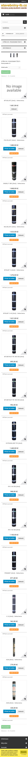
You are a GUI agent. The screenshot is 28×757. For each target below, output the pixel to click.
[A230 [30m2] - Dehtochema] (14, 647)
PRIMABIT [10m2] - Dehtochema (14, 573)
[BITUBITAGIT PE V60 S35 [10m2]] (14, 387)
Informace (7, 48)
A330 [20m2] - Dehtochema (14, 703)
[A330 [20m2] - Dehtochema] (14, 690)
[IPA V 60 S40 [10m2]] (14, 517)
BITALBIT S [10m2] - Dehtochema (14, 270)
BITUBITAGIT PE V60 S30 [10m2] (14, 356)
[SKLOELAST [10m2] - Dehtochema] (14, 214)
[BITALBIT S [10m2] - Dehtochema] (14, 257)
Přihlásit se (24, 1)
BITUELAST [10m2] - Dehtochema (14, 100)
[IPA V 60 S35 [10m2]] (14, 474)
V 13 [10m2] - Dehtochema (14, 616)
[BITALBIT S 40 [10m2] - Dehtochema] (14, 301)
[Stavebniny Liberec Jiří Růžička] (14, 6)
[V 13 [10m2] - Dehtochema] (14, 604)
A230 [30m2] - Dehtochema (14, 659)
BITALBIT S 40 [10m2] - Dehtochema (14, 313)
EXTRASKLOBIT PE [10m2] (14, 443)
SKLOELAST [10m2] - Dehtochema (14, 227)
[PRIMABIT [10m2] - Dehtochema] (14, 560)
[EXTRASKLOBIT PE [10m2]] (14, 431)
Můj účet (4, 743)
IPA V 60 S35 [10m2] (14, 486)
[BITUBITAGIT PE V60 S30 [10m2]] (14, 344)
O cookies (24, 754)
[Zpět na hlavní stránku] (2, 34)
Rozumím (23, 752)
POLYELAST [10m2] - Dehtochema (14, 140)
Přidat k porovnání (8, 114)
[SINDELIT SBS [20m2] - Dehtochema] (14, 171)
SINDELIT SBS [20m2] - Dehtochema (14, 183)
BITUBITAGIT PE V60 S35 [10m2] (14, 400)
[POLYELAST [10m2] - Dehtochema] (14, 128)
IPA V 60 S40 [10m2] (14, 530)
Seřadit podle (4, 67)
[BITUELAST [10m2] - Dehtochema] (14, 88)
